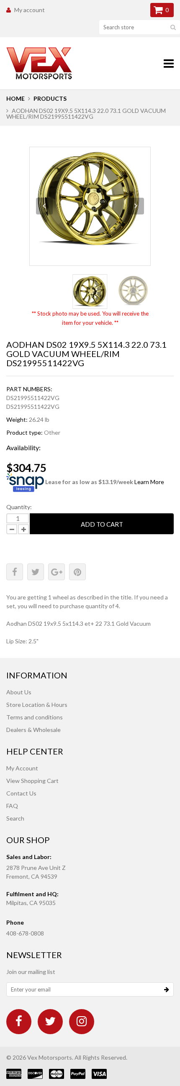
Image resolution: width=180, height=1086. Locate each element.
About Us (18, 692)
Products (50, 98)
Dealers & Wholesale (33, 729)
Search (15, 818)
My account (29, 9)
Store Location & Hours (36, 704)
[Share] (14, 571)
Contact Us (21, 793)
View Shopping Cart (32, 780)
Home (15, 98)
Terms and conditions (34, 717)
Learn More (149, 481)
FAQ (12, 805)
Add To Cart (102, 524)
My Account (22, 768)
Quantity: (19, 506)
